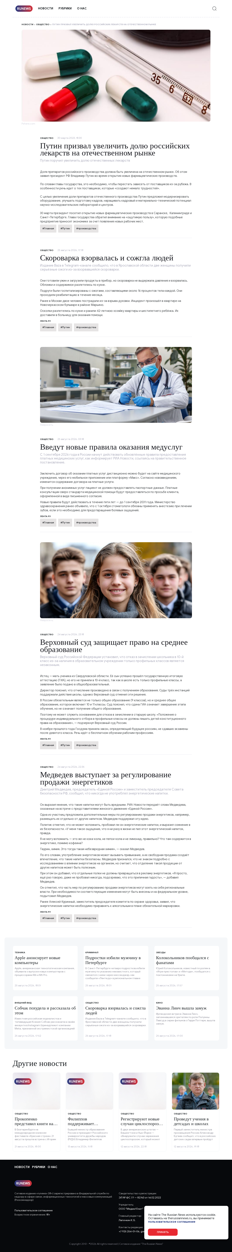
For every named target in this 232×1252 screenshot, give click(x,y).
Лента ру (45, 321)
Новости (45, 8)
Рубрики (65, 8)
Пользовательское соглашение (33, 1210)
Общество (42, 24)
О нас (82, 8)
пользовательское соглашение (171, 1222)
